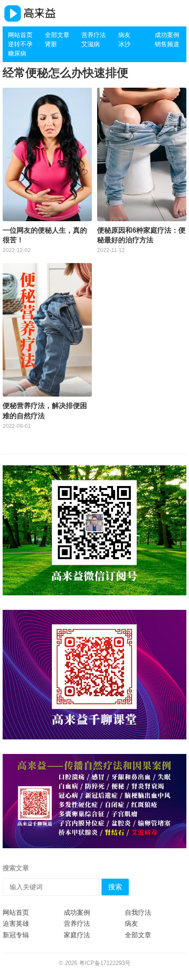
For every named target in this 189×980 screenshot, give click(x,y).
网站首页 (20, 34)
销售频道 (167, 44)
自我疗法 (138, 912)
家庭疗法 (77, 935)
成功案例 (167, 34)
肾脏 (51, 44)
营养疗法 (93, 34)
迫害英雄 (16, 923)
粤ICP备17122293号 (105, 963)
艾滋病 (90, 44)
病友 (124, 34)
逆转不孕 (20, 44)
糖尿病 (17, 53)
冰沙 (124, 44)
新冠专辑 (16, 935)
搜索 (115, 887)
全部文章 (57, 34)
